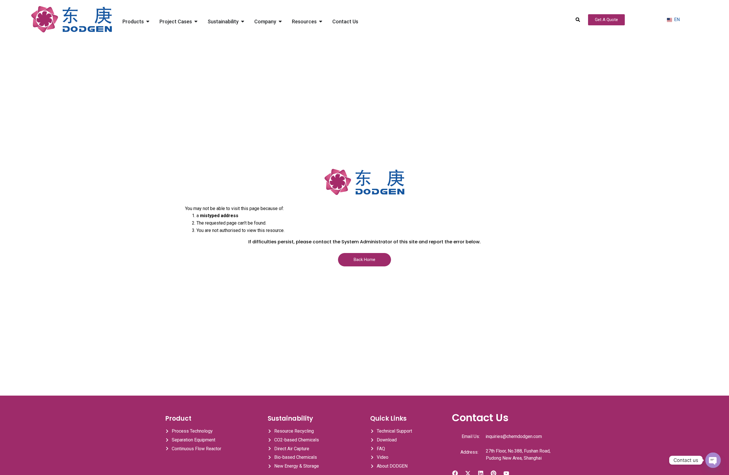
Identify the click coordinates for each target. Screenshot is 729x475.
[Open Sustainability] (242, 21)
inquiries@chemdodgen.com (514, 436)
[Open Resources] (320, 21)
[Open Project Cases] (195, 21)
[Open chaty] (713, 460)
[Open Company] (280, 21)
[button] (578, 19)
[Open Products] (147, 21)
